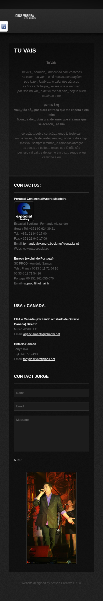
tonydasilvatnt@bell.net (39, 359)
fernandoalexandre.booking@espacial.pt (51, 243)
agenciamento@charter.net (41, 334)
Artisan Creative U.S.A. (66, 583)
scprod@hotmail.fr (36, 283)
